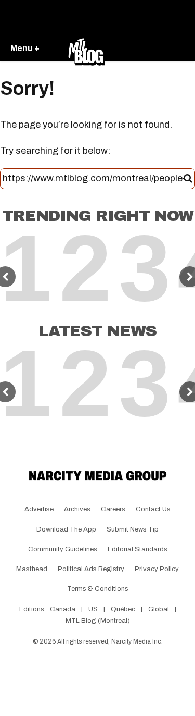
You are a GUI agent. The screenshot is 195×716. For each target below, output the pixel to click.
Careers (113, 509)
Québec (123, 609)
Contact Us (153, 509)
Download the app (66, 529)
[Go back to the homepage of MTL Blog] (86, 49)
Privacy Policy (157, 569)
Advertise (39, 509)
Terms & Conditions (97, 588)
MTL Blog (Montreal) (98, 620)
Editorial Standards (137, 549)
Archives (77, 509)
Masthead (31, 569)
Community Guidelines (62, 549)
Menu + (25, 48)
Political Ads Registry (91, 569)
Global (158, 609)
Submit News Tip (133, 529)
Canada (62, 609)
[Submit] (188, 179)
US (93, 609)
